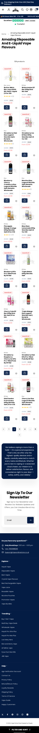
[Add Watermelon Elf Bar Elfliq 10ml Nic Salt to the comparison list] (34, 108)
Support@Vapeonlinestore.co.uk (17, 552)
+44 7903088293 (11, 549)
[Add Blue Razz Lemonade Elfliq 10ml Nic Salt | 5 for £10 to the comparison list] (34, 247)
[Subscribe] (30, 520)
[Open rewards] (31, 9)
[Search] (22, 9)
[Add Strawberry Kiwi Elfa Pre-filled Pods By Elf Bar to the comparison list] (34, 373)
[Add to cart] (7, 107)
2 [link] (14, 429)
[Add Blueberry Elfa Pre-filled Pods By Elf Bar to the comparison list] (16, 286)
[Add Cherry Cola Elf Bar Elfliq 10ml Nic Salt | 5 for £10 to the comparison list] (16, 330)
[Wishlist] (27, 9)
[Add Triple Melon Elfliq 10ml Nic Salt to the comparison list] (34, 286)
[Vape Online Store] (15, 9)
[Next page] (19, 435)
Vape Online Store (16, 723)
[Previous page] (3, 429)
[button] (3, 9)
